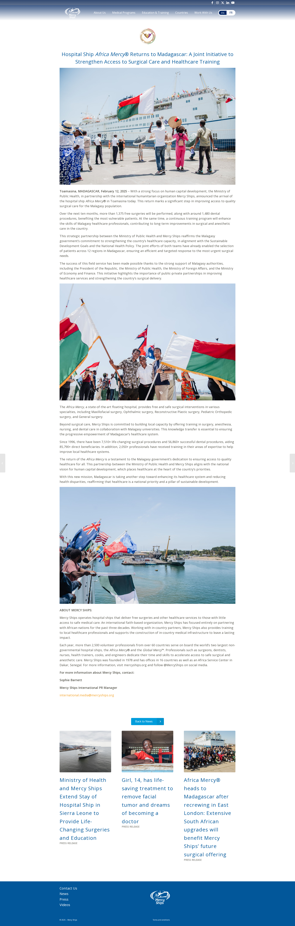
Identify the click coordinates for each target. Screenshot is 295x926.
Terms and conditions (161, 920)
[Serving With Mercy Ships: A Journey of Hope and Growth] (2, 463)
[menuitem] (100, 13)
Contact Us (68, 888)
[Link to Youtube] (232, 2)
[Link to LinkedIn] (227, 2)
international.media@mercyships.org (87, 695)
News (64, 893)
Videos (65, 904)
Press (64, 899)
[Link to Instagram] (217, 2)
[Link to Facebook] (212, 2)
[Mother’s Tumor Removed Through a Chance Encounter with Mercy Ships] (292, 463)
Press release (68, 843)
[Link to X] (222, 2)
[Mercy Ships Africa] (73, 12)
